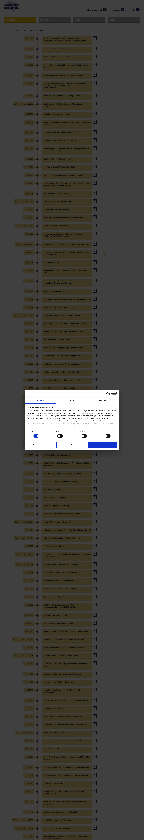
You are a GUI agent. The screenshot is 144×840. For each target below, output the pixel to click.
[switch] (60, 436)
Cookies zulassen (102, 445)
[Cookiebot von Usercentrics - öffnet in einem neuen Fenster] (108, 393)
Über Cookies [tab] (104, 400)
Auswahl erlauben (72, 445)
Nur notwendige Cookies (42, 445)
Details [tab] (72, 400)
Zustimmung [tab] (40, 400)
